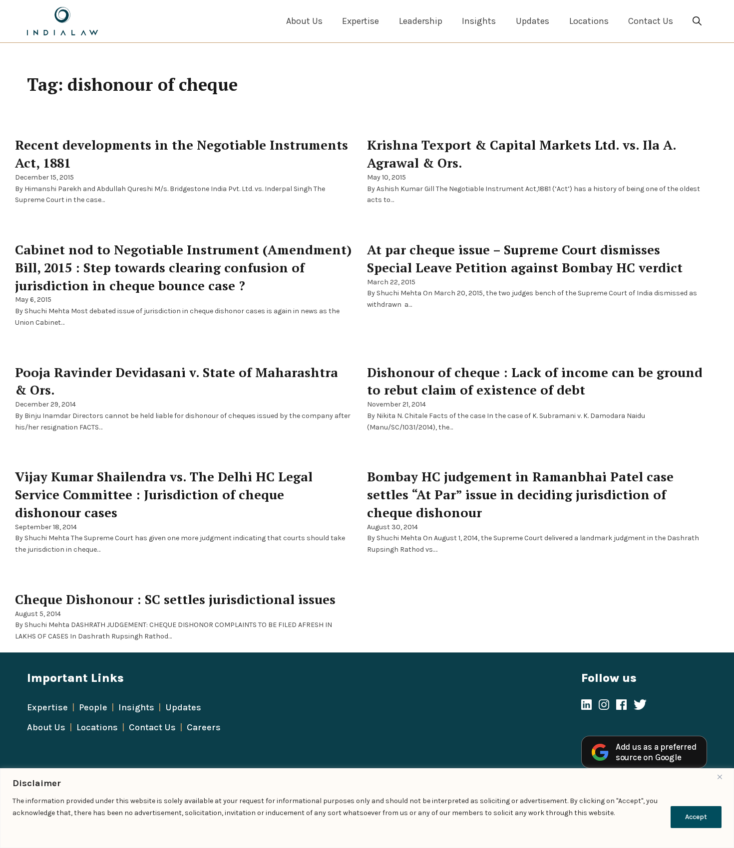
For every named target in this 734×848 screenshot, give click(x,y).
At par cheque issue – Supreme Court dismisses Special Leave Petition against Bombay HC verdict (525, 258)
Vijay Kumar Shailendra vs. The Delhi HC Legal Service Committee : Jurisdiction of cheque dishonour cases (164, 494)
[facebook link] (621, 706)
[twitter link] (640, 706)
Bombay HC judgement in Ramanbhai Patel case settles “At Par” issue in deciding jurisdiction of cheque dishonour (520, 494)
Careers (204, 727)
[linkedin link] (586, 706)
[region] (367, 808)
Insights (479, 20)
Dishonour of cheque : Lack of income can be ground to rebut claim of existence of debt (535, 381)
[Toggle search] (697, 21)
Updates (532, 20)
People (93, 707)
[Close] (724, 777)
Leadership (420, 20)
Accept (696, 817)
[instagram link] (604, 706)
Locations (589, 20)
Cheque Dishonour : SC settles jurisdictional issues (175, 599)
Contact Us (650, 20)
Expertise (360, 20)
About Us (304, 20)
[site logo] (62, 21)
